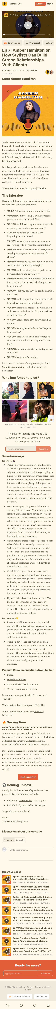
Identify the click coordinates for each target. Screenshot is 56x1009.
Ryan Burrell (25, 805)
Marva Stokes (25, 800)
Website (41, 188)
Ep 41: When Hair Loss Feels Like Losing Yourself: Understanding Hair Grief (32, 929)
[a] (6, 879)
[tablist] (14, 840)
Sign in (50, 4)
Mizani (10, 675)
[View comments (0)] (21, 1005)
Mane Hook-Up (8, 71)
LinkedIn (39, 705)
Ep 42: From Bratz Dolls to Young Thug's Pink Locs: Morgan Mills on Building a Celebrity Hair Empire (32, 919)
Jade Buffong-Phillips (27, 71)
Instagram (30, 188)
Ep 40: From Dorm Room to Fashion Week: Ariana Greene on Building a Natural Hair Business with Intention (30, 939)
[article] (28, 879)
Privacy (30, 987)
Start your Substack (21, 996)
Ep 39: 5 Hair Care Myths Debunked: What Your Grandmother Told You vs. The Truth (33, 950)
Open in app (14, 42)
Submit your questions (13, 367)
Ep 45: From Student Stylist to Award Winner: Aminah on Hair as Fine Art (31, 888)
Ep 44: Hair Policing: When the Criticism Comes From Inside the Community (32, 898)
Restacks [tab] (20, 840)
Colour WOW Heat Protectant (22, 684)
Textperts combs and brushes (22, 689)
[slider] (24, 34)
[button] (8, 25)
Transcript (34, 42)
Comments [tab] (8, 840)
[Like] (8, 1005)
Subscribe (40, 4)
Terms (38, 987)
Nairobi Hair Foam (16, 679)
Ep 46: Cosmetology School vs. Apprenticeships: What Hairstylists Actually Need (30, 878)
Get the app (41, 996)
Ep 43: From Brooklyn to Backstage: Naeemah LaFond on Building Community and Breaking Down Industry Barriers (33, 908)
